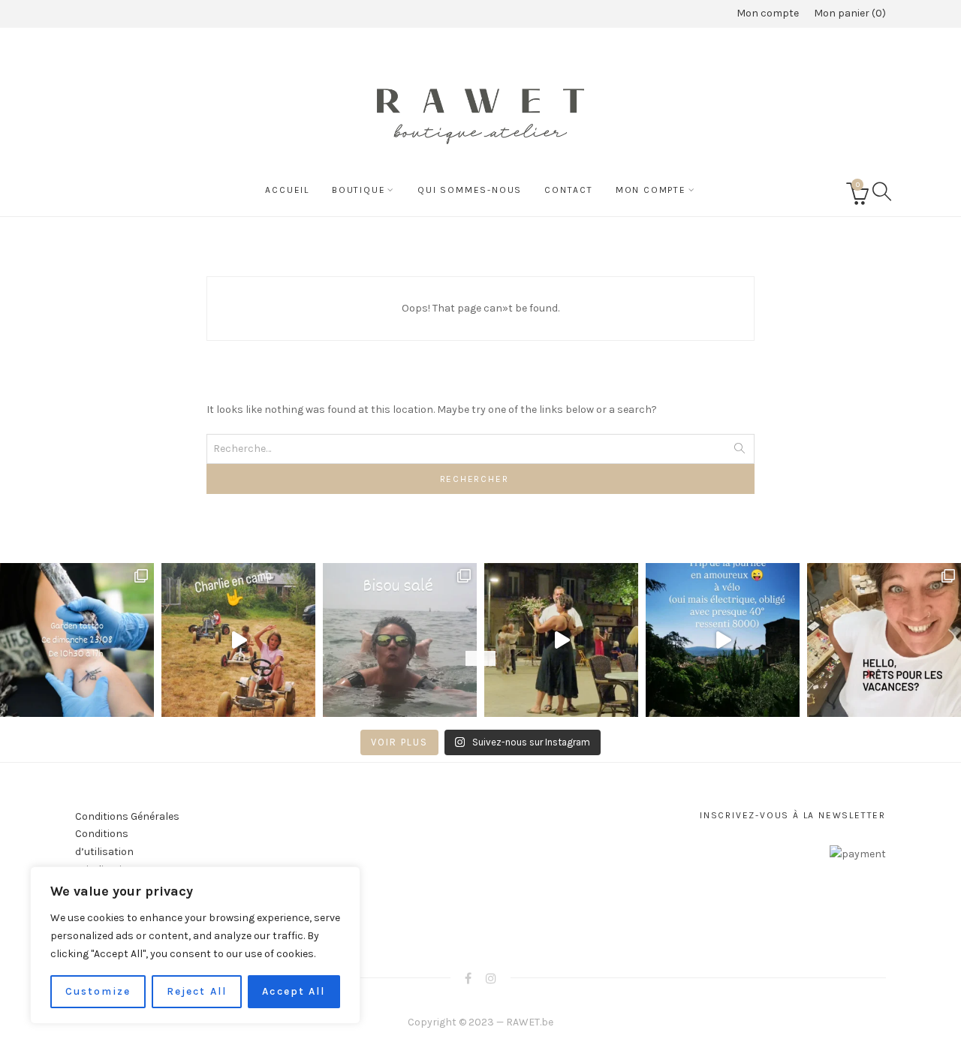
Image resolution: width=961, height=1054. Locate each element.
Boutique (358, 190)
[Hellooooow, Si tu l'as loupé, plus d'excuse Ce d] (77, 640)
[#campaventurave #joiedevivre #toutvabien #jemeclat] (238, 640)
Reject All (197, 991)
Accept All (293, 991)
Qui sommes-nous (469, 190)
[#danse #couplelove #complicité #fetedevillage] (561, 640)
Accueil (287, 190)
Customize (98, 991)
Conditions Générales (127, 816)
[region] (195, 945)
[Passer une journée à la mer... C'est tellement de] (400, 640)
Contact (568, 190)
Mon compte (768, 13)
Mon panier (848, 13)
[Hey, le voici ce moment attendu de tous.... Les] (884, 640)
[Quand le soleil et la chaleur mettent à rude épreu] (723, 640)
